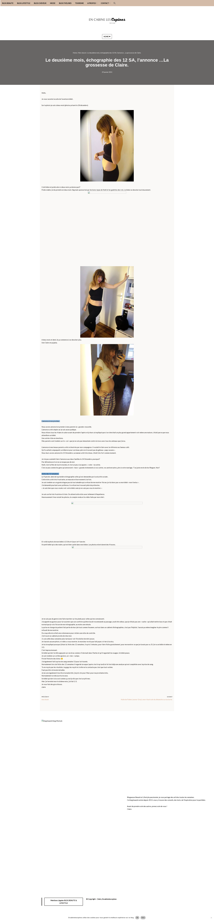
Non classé (82, 53)
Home (75, 53)
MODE (52, 3)
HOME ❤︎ (107, 36)
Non (143, 917)
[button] (96, 3)
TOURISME (79, 3)
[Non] (211, 918)
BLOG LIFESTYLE (23, 3)
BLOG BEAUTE (7, 3)
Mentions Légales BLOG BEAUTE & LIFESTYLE (63, 901)
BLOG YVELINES (65, 3)
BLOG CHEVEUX (40, 3)
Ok (137, 917)
